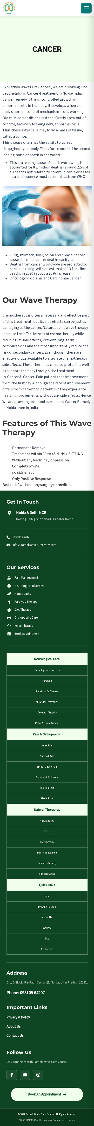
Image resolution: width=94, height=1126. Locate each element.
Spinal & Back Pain (47, 767)
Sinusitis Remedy (47, 863)
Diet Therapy (47, 842)
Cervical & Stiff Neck (47, 777)
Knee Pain (47, 745)
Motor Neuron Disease (47, 723)
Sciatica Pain (47, 788)
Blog (47, 938)
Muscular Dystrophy (47, 702)
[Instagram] (38, 1075)
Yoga (47, 831)
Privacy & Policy (18, 1017)
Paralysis (47, 681)
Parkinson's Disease (47, 691)
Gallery (47, 928)
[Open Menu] (86, 8)
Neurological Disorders (47, 670)
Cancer (47, 49)
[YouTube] (25, 1075)
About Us (47, 917)
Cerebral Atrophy (47, 712)
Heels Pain (47, 798)
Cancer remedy (14, 99)
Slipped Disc (47, 756)
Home (47, 896)
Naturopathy (47, 821)
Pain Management (47, 852)
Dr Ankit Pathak (47, 907)
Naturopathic (54, 327)
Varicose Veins (47, 874)
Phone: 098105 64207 (26, 993)
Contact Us (47, 949)
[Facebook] (12, 1075)
